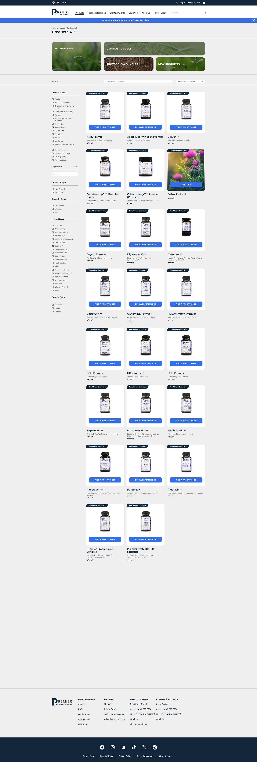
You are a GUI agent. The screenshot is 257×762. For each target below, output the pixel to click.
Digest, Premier (96, 254)
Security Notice (106, 756)
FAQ (80, 709)
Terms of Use (88, 756)
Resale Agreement (145, 756)
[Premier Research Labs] (60, 11)
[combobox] (188, 12)
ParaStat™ (133, 489)
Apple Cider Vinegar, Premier (145, 136)
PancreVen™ (95, 489)
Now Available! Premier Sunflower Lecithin (125, 20)
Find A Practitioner (138, 724)
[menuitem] (79, 12)
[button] (105, 143)
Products (61, 28)
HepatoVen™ (95, 430)
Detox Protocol (177, 194)
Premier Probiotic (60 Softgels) (140, 550)
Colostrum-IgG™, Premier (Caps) (102, 195)
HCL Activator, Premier (182, 313)
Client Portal (161, 704)
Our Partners (84, 714)
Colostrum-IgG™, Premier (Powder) (143, 195)
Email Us (134, 719)
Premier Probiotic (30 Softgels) (100, 550)
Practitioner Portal (138, 704)
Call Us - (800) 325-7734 (140, 709)
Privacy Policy (125, 756)
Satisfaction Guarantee (114, 714)
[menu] (120, 12)
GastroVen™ (94, 313)
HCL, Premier (95, 373)
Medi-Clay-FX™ (177, 430)
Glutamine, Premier (139, 313)
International (84, 719)
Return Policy (110, 709)
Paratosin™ (175, 489)
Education (82, 724)
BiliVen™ (173, 136)
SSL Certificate (165, 756)
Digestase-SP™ (136, 254)
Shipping (108, 704)
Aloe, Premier (95, 136)
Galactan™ (174, 254)
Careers (81, 704)
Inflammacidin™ (137, 430)
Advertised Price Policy (114, 719)
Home (54, 28)
